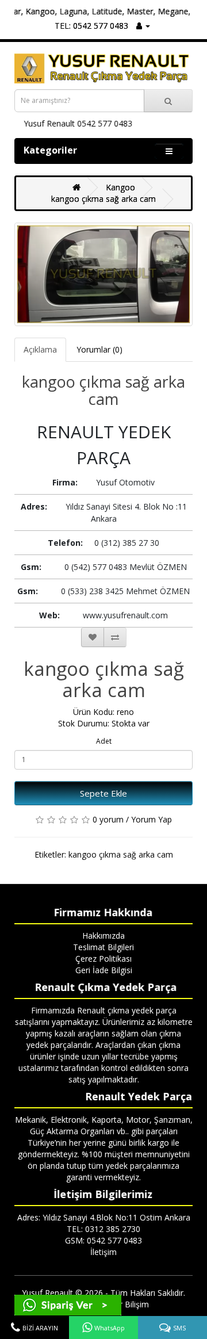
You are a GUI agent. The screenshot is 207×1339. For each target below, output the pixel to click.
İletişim (103, 1251)
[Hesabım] (143, 25)
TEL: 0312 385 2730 (103, 1228)
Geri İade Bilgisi (103, 970)
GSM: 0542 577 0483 (103, 1240)
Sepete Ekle (103, 793)
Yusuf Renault (47, 1292)
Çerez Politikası (103, 958)
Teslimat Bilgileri (103, 947)
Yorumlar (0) (99, 349)
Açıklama (40, 349)
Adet (104, 741)
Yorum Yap (151, 819)
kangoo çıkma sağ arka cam (103, 198)
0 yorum (108, 819)
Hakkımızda (103, 935)
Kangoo (120, 187)
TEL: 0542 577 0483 (91, 25)
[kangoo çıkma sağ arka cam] (103, 274)
